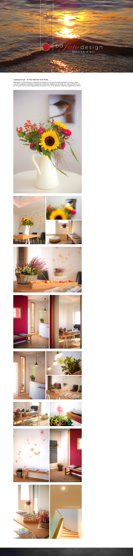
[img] (66, 36)
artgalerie (84, 4)
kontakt (107, 4)
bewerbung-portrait (73, 4)
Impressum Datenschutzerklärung (10, 553)
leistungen (100, 4)
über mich (92, 4)
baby (55, 4)
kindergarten (62, 4)
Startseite (49, 4)
